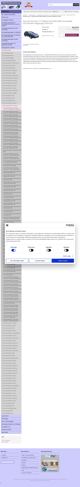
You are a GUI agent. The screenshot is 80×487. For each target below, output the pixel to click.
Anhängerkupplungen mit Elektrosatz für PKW (9, 44)
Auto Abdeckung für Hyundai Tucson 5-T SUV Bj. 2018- (10, 316)
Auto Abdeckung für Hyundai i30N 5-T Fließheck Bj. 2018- (11, 221)
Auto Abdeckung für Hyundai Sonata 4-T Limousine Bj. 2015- (11, 295)
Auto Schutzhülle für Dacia (9, 88)
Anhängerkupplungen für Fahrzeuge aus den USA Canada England (10, 24)
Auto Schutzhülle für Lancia (9, 335)
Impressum (24, 460)
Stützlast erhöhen (6, 429)
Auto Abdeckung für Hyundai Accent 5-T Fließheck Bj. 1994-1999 (11, 136)
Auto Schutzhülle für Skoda (9, 380)
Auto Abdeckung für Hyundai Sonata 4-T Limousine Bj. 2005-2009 (12, 288)
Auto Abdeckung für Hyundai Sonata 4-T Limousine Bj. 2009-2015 (12, 291)
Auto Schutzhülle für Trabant (9, 398)
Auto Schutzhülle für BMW (8, 73)
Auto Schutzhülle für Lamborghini (10, 333)
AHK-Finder (48, 11)
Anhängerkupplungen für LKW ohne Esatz (10, 28)
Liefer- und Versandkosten (28, 455)
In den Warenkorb (72, 35)
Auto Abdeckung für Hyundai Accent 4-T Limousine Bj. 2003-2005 (12, 126)
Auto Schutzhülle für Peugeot (10, 365)
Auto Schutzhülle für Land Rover (10, 338)
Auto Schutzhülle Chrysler (8, 60)
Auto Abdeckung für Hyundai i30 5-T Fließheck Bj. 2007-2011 (12, 200)
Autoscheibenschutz (7, 413)
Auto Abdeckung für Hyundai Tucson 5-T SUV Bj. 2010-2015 (10, 309)
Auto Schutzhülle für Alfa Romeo (10, 63)
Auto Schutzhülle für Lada (9, 330)
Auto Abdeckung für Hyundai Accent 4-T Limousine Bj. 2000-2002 (12, 122)
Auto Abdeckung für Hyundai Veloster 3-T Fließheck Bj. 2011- (11, 320)
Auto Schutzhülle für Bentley (9, 70)
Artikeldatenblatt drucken (49, 35)
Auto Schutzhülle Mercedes (9, 408)
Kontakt (27, 11)
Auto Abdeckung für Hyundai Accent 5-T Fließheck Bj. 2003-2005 (12, 143)
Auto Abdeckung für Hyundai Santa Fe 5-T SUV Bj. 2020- (12, 274)
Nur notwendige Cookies (17, 260)
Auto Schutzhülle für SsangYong (10, 385)
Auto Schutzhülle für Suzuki (9, 390)
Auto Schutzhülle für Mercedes (10, 350)
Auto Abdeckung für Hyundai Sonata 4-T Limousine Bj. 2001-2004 (12, 284)
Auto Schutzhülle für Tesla (9, 393)
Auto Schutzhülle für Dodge (9, 93)
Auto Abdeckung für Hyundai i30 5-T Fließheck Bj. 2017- (12, 207)
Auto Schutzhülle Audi (8, 55)
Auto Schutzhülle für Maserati (10, 345)
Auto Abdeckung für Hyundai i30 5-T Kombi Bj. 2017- (12, 214)
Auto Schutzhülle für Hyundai (9, 105)
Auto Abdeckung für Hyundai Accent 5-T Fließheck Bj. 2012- (10, 147)
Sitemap (24, 465)
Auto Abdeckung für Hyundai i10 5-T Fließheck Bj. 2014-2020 (12, 175)
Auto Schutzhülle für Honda (9, 103)
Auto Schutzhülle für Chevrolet (10, 78)
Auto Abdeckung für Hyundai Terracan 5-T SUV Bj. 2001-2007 (11, 298)
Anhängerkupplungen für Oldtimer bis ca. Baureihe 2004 (11, 35)
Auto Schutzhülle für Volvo (9, 400)
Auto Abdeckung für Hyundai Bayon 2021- (12, 150)
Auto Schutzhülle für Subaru (9, 388)
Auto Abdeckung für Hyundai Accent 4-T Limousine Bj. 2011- (10, 133)
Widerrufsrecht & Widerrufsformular (30, 467)
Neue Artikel (5, 432)
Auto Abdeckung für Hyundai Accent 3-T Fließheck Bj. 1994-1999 (11, 108)
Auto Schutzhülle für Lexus (9, 340)
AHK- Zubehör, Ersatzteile (8, 14)
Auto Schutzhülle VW (7, 411)
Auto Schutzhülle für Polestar (9, 368)
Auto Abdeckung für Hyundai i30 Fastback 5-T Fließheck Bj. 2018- (11, 217)
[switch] (31, 250)
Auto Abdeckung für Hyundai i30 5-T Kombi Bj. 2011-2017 (12, 210)
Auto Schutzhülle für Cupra (9, 85)
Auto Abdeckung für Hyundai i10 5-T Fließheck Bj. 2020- (12, 179)
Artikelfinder (4, 457)
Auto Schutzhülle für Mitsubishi (10, 358)
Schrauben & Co (6, 427)
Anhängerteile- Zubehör (8, 47)
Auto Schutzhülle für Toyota (9, 395)
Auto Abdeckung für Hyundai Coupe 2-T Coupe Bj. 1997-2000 (11, 154)
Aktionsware (5, 17)
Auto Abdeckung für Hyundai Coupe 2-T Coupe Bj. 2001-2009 (11, 158)
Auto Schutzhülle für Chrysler (9, 80)
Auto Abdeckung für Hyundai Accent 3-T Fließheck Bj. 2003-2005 (12, 115)
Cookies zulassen (63, 260)
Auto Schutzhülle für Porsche (9, 370)
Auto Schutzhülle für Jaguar (9, 323)
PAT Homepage (6, 440)
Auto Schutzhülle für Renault (9, 373)
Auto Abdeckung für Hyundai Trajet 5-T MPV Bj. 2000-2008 (12, 302)
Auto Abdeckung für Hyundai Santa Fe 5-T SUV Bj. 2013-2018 (12, 267)
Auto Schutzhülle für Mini (8, 355)
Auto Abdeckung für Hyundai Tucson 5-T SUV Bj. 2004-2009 (10, 306)
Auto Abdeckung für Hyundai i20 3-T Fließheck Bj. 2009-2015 (12, 182)
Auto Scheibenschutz (7, 53)
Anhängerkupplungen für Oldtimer (11, 32)
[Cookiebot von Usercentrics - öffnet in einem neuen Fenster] (67, 225)
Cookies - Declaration (27, 472)
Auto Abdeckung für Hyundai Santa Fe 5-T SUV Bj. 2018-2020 (12, 270)
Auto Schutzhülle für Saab (9, 375)
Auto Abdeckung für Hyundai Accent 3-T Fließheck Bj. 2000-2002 (12, 112)
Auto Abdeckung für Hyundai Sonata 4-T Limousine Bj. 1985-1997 (12, 277)
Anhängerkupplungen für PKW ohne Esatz (10, 40)
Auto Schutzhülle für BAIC (8, 68)
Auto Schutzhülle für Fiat (8, 98)
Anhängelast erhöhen (8, 20)
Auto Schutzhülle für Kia (8, 328)
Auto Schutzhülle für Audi (8, 65)
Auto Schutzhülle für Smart (9, 383)
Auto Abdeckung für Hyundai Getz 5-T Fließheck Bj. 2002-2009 (12, 161)
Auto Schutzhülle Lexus (8, 405)
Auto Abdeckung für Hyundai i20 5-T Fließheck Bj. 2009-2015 (12, 186)
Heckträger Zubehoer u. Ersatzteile (11, 424)
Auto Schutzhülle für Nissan (9, 360)
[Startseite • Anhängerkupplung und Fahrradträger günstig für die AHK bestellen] (11, 3)
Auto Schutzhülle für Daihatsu (10, 90)
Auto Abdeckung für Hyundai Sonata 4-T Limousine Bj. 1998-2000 (12, 281)
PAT (54, 31)
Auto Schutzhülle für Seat (8, 378)
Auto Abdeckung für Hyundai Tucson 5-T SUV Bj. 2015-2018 (10, 313)
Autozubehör (5, 416)
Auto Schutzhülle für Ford (8, 100)
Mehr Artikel (5, 442)
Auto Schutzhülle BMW (8, 58)
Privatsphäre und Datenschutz (29, 457)
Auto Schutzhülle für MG (8, 353)
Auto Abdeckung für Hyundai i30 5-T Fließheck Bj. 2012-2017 (12, 203)
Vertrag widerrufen (8, 462)
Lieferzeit (4, 455)
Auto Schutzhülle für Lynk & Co (10, 343)
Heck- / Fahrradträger (8, 421)
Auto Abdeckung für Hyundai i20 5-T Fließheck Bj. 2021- (12, 193)
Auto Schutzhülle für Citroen (9, 83)
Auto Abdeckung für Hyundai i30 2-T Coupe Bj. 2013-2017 (12, 196)
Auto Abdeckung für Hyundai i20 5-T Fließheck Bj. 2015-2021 (12, 189)
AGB (23, 470)
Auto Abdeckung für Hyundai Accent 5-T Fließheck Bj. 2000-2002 (12, 140)
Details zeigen (67, 256)
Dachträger (5, 418)
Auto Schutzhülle (6, 50)
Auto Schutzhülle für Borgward (10, 75)
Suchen (76, 4)
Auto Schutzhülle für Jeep (9, 325)
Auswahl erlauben (40, 260)
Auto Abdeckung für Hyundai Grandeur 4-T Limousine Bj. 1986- (11, 168)
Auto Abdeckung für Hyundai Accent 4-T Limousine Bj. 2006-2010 (12, 129)
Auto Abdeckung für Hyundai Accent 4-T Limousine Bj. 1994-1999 (12, 119)
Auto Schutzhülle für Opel (8, 363)
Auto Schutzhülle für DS (8, 95)
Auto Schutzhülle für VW (8, 403)
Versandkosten (76, 29)
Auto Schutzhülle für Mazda (9, 348)
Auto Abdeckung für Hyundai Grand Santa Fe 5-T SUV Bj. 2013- (12, 165)
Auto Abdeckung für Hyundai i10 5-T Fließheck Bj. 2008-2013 (12, 172)
